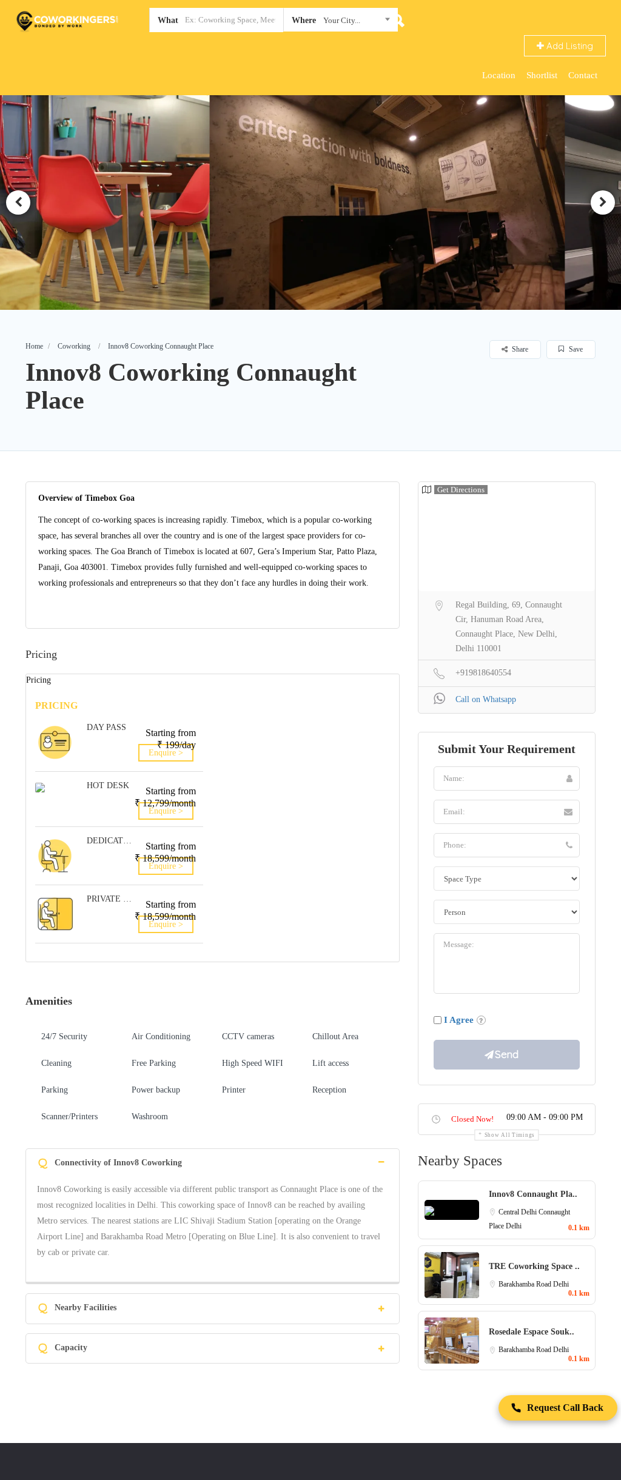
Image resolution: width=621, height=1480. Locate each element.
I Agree (459, 1020)
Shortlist (541, 75)
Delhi (514, 1226)
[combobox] (340, 22)
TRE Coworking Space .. (534, 1266)
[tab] (212, 1161)
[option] (310, 202)
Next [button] (603, 202)
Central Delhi (518, 1212)
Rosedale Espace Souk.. (531, 1331)
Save (575, 349)
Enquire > (166, 752)
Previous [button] (18, 202)
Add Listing (568, 46)
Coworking (74, 346)
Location (498, 75)
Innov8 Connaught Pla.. (533, 1194)
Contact (582, 75)
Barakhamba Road (525, 1284)
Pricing (38, 680)
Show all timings (510, 1135)
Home (34, 346)
